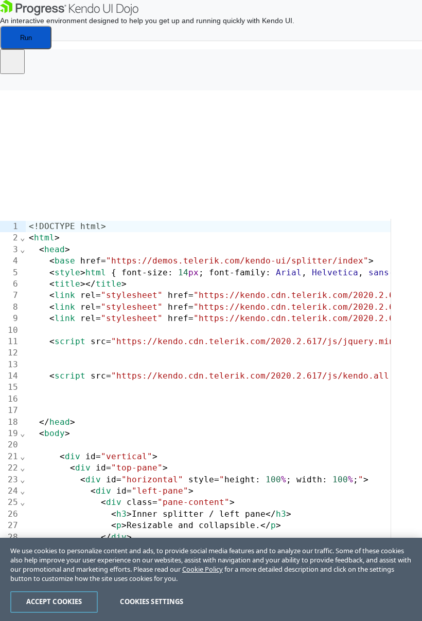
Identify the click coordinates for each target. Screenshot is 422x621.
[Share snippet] (12, 61)
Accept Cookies (54, 601)
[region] (211, 579)
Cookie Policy (202, 569)
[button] (15, 85)
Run (26, 38)
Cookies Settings (151, 601)
